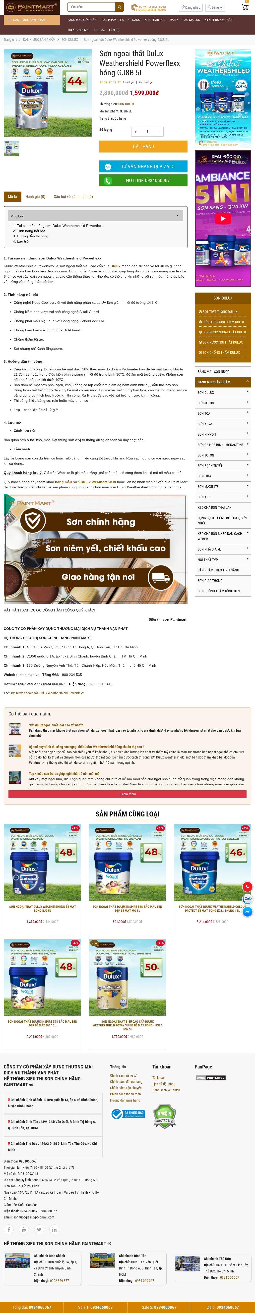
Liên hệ (114, 30)
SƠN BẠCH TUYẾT (210, 466)
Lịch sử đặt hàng (163, 1084)
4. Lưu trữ (21, 241)
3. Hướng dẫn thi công (30, 236)
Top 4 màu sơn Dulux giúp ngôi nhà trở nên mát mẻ (64, 774)
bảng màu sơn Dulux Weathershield (85, 482)
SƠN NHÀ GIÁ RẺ (209, 549)
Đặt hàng (143, 147)
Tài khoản (159, 1078)
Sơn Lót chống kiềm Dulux (223, 322)
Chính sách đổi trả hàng (126, 1082)
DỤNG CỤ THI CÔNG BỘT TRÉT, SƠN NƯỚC (222, 520)
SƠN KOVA (205, 424)
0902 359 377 (59, 1281)
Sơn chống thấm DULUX (221, 352)
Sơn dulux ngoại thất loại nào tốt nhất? (56, 725)
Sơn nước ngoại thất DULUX (224, 332)
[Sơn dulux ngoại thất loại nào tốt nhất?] (14, 729)
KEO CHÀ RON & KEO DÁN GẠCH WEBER (220, 536)
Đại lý (174, 20)
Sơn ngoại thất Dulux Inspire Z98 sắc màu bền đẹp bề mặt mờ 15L (42, 1023)
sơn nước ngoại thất (24, 693)
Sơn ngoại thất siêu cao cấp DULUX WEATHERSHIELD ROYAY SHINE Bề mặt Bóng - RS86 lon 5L (127, 1025)
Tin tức (99, 30)
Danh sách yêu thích (166, 1090)
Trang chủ (10, 40)
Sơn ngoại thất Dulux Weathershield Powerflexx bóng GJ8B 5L (126, 40)
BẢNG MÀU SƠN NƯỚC (82, 20)
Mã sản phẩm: (109, 111)
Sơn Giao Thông (210, 581)
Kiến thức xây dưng (219, 20)
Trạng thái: (106, 118)
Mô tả (12, 196)
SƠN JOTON (206, 455)
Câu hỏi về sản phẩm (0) (73, 196)
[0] (245, 7)
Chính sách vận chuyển (126, 1088)
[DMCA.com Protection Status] (164, 1116)
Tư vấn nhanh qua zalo (148, 166)
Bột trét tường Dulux (220, 312)
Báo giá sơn (191, 20)
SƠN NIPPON (207, 434)
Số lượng (105, 130)
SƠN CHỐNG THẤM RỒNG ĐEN (219, 591)
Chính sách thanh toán (125, 1094)
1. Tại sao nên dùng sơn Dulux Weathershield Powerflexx (58, 226)
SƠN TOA (204, 413)
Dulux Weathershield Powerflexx (61, 693)
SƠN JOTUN (206, 403)
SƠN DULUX (70, 40)
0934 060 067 (144, 1281)
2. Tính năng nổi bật (29, 231)
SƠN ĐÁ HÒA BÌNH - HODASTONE (221, 445)
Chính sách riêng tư (123, 1075)
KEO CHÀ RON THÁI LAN (215, 507)
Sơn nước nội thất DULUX (222, 342)
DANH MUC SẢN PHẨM (39, 40)
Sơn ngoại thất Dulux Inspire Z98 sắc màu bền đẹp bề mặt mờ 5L (127, 908)
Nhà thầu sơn (155, 20)
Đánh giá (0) (35, 196)
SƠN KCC (204, 497)
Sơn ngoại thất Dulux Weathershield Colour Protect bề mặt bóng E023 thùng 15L (212, 908)
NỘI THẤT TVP (208, 560)
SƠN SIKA (204, 476)
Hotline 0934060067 (148, 180)
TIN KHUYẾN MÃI (78, 30)
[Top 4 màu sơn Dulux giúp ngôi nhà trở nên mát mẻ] (14, 777)
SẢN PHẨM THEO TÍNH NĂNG (121, 20)
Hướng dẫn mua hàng (125, 1100)
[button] (127, 794)
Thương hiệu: (108, 104)
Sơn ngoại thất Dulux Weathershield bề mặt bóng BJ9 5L (42, 908)
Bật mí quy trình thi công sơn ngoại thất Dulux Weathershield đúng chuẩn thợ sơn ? (86, 747)
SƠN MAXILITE (208, 487)
